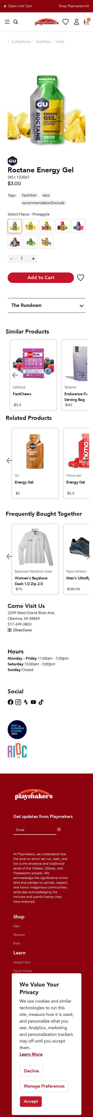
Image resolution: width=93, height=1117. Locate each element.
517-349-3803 (19, 624)
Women (19, 935)
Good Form (22, 962)
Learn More (31, 1054)
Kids (16, 943)
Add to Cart (40, 277)
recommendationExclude (43, 203)
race (46, 195)
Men (16, 926)
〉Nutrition (41, 41)
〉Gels (58, 41)
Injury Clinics (22, 971)
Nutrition (29, 195)
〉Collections (19, 41)
